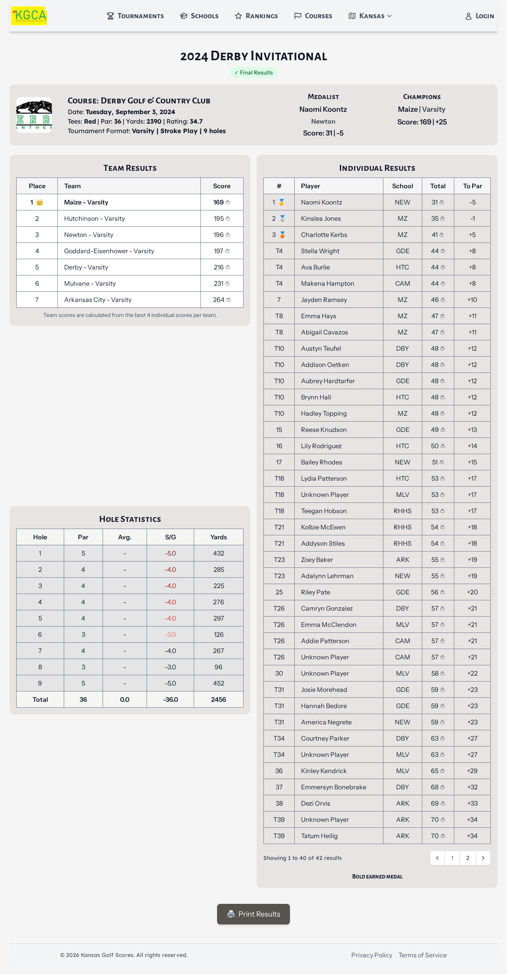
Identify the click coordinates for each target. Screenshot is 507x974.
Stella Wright (320, 251)
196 (218, 235)
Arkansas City (85, 300)
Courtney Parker (325, 738)
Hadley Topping (324, 413)
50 (435, 446)
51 (435, 462)
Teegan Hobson (324, 511)
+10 (472, 300)
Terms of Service (422, 955)
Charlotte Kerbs (324, 235)
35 (434, 218)
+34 (472, 819)
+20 (472, 592)
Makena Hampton (328, 283)
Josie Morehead (324, 689)
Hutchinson (82, 218)
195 (219, 218)
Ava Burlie (315, 267)
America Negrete (326, 722)
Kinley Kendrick (324, 771)
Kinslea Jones (321, 218)
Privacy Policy (371, 955)
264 (219, 300)
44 (435, 251)
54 (434, 527)
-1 (472, 218)
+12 (472, 348)
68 (434, 787)
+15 (472, 462)
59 (434, 689)
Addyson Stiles (323, 543)
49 (435, 430)
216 (219, 267)
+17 (472, 478)
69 (435, 803)
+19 (472, 559)
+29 (472, 771)
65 (434, 771)
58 (434, 673)
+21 (472, 608)
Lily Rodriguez (321, 446)
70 (435, 819)
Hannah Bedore (324, 706)
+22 (472, 673)
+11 (473, 316)
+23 (472, 689)
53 (434, 478)
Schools (205, 16)
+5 (472, 235)
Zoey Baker (317, 559)
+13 (472, 430)
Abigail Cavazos (324, 332)
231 (218, 283)
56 (434, 592)
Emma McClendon (328, 624)
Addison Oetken (325, 365)
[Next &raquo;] (483, 857)
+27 (472, 738)
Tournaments (141, 16)
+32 (472, 787)
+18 (472, 527)
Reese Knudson (324, 430)
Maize (408, 109)
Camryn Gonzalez (327, 608)
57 (434, 608)
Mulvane (77, 283)
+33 (472, 803)
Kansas (372, 16)
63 (434, 738)
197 (218, 251)
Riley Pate (315, 592)
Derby (73, 267)
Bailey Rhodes (321, 462)
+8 (472, 251)
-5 (472, 202)
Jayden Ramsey (324, 300)
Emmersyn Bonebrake (333, 787)
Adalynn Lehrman (327, 576)
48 (434, 348)
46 (435, 300)
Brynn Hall (316, 397)
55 (434, 559)
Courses (318, 16)
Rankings (262, 16)
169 (218, 202)
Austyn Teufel (321, 348)
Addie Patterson (325, 641)
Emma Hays (318, 316)
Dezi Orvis (315, 803)
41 (435, 235)
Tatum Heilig (319, 836)
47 (434, 316)
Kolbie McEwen (323, 527)
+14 (472, 446)
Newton (76, 235)
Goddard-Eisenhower (96, 251)
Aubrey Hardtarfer (328, 381)
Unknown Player (325, 494)
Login (485, 16)
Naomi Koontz (323, 109)
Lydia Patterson (324, 478)
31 (435, 202)
